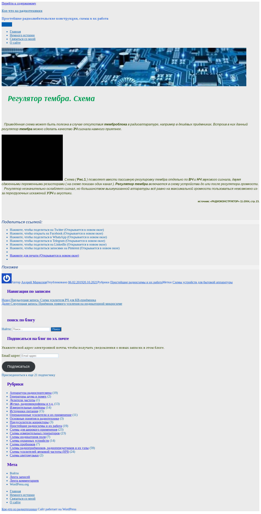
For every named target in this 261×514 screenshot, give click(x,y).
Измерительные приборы (27, 407)
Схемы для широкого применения (33, 429)
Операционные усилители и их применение (41, 415)
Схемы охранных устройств (29, 440)
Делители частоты (22, 400)
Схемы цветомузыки (24, 455)
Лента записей (20, 477)
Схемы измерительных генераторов (35, 433)
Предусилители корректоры (29, 422)
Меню (6, 24)
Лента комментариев (24, 480)
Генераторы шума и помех (28, 396)
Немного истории (22, 35)
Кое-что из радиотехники (22, 11)
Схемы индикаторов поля (28, 437)
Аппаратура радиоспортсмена (31, 392)
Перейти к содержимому (19, 3)
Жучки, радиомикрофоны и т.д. (31, 404)
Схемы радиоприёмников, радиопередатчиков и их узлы (49, 448)
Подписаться (18, 366)
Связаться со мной (22, 39)
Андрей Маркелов (34, 282)
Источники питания (24, 411)
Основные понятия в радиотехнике (34, 418)
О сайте (15, 42)
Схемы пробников (22, 444)
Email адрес (11, 356)
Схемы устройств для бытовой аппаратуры (203, 282)
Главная (15, 31)
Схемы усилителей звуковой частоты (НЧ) (39, 451)
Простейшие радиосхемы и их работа (136, 282)
